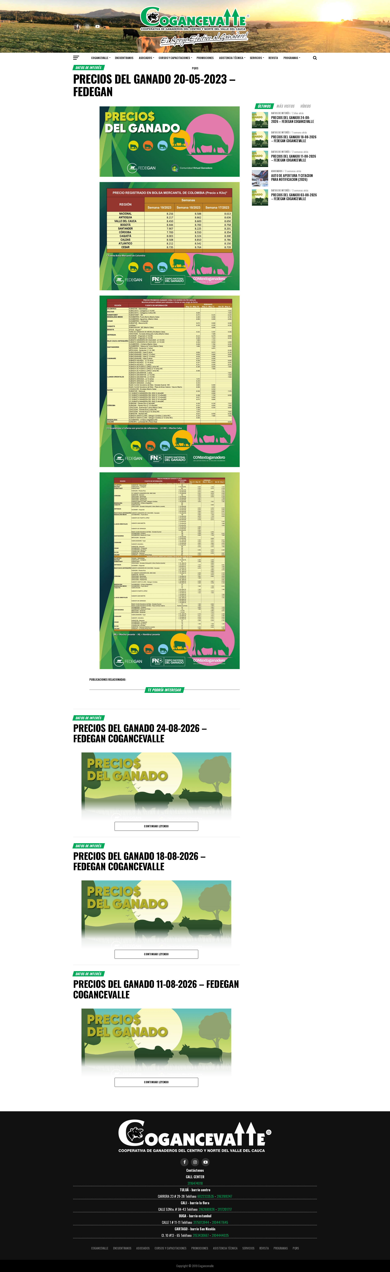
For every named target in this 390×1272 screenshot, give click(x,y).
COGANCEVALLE (99, 58)
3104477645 (220, 1222)
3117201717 (225, 1209)
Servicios (256, 58)
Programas (291, 58)
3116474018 (195, 1183)
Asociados (145, 58)
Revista (273, 58)
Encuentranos (124, 58)
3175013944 (201, 1222)
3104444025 (220, 1235)
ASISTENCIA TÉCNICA (231, 58)
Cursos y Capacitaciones (174, 58)
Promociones (205, 58)
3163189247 (224, 1196)
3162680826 (207, 1209)
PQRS (195, 68)
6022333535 (205, 1196)
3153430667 (201, 1235)
